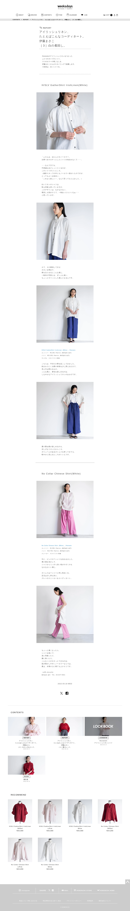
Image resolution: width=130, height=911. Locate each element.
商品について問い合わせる (28, 901)
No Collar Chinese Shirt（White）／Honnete (57, 545)
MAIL (66, 890)
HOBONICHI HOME (107, 890)
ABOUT (21, 15)
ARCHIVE (34, 15)
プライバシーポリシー (74, 901)
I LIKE (85, 15)
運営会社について (105, 901)
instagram (26, 890)
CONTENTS (48, 15)
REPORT (26, 19)
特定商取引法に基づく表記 (52, 901)
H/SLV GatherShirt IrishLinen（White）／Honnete (58, 350)
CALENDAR (73, 15)
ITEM (60, 15)
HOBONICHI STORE (84, 890)
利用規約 (90, 901)
